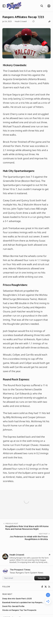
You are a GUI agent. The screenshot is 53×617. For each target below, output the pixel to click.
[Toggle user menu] (49, 6)
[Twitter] (45, 586)
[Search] (41, 6)
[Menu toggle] (4, 6)
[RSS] (49, 586)
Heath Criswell (21, 21)
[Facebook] (42, 586)
